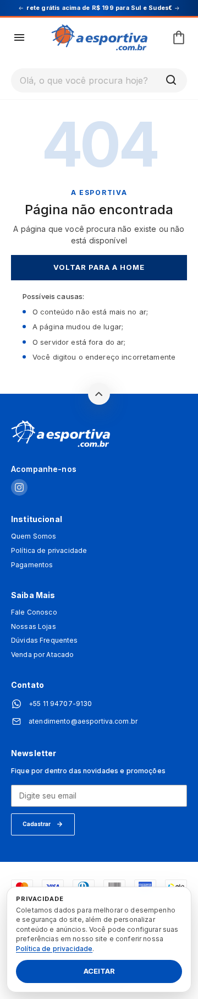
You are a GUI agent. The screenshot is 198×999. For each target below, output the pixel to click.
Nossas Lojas (33, 627)
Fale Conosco (34, 612)
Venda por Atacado (42, 655)
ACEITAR (99, 971)
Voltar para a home (99, 267)
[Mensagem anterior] (21, 8)
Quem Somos (33, 536)
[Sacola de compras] (178, 37)
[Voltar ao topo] (99, 394)
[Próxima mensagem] (177, 8)
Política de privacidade (49, 551)
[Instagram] (19, 488)
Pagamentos (32, 565)
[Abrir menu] (19, 37)
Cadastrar (37, 824)
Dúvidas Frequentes (44, 640)
